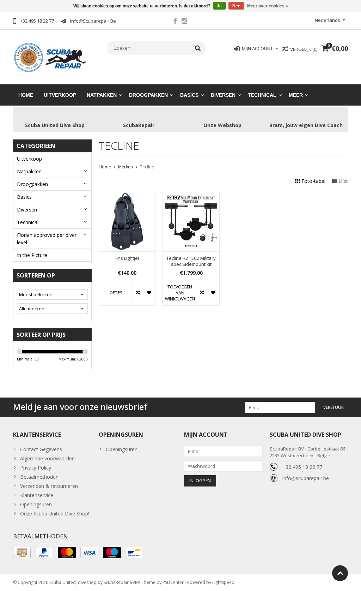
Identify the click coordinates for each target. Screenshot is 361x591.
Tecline (147, 167)
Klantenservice (36, 495)
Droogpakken (148, 95)
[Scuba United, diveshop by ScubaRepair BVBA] (52, 58)
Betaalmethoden (39, 476)
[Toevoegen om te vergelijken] (138, 292)
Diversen (223, 95)
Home (25, 95)
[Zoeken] (198, 48)
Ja (219, 6)
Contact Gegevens (41, 449)
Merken (125, 167)
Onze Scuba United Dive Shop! (54, 513)
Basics (189, 95)
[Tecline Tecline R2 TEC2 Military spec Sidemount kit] (191, 195)
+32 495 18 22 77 (302, 467)
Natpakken (102, 95)
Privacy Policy (35, 467)
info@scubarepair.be (305, 478)
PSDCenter (173, 582)
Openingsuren (36, 504)
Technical (262, 95)
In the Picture (32, 255)
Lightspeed (223, 582)
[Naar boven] (340, 573)
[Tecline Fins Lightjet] (127, 195)
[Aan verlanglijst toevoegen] (149, 292)
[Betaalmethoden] (22, 552)
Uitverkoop (60, 95)
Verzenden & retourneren (49, 486)
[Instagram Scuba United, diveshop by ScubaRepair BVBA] (184, 22)
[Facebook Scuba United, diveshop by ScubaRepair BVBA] (175, 22)
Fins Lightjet (127, 258)
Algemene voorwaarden (47, 458)
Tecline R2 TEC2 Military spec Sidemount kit (191, 261)
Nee (236, 6)
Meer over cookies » (267, 6)
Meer (296, 95)
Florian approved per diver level (47, 239)
